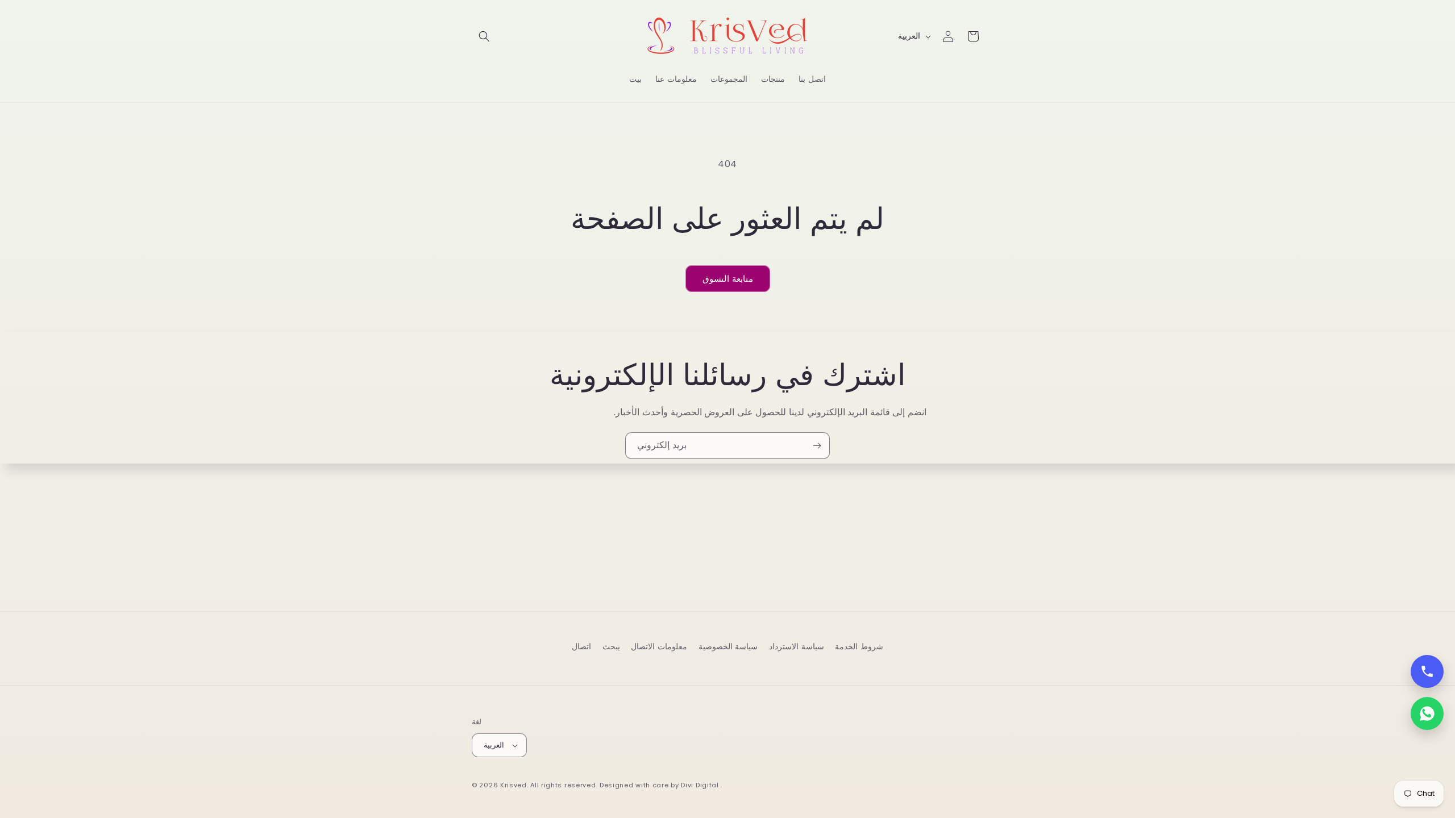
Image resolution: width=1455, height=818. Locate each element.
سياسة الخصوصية (728, 646)
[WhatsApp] (1427, 713)
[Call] (1427, 671)
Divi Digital (701, 785)
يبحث (611, 646)
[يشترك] (816, 445)
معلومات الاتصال (659, 646)
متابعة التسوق (727, 279)
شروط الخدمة (859, 646)
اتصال (581, 646)
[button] (484, 36)
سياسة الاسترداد (796, 646)
